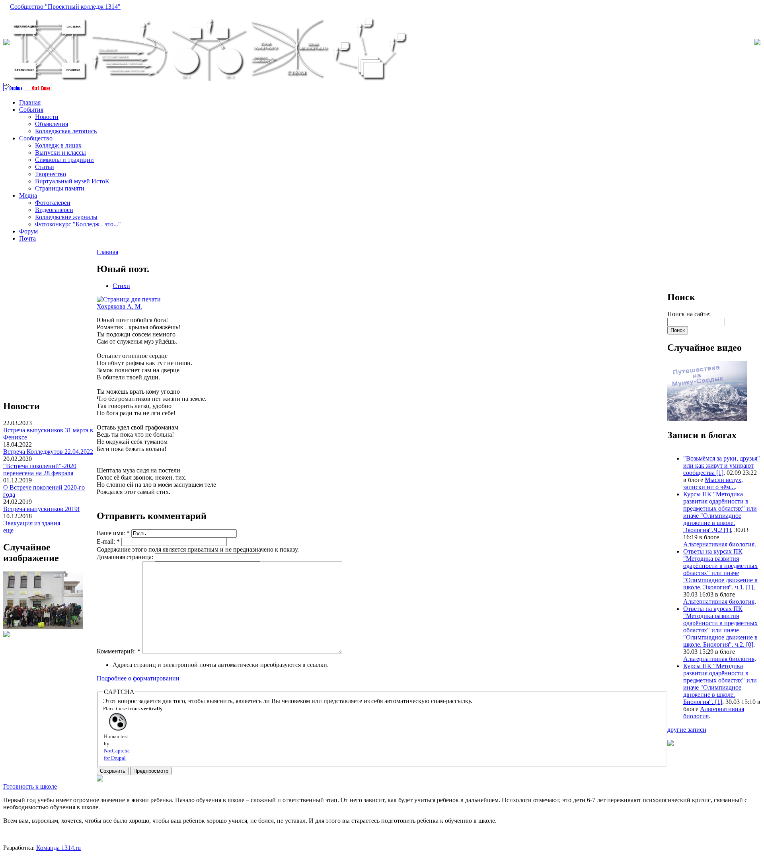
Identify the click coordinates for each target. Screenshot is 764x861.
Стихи (121, 285)
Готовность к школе (30, 786)
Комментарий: (118, 651)
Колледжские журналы (66, 217)
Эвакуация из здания (31, 523)
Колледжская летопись (66, 131)
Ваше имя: (113, 533)
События (31, 109)
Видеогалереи (54, 209)
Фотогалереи (52, 202)
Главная (30, 102)
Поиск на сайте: (689, 314)
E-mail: (108, 541)
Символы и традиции (64, 159)
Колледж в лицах (58, 145)
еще (8, 530)
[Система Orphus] (27, 89)
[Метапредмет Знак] (289, 79)
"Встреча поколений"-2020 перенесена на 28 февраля (39, 469)
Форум (28, 231)
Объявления (51, 124)
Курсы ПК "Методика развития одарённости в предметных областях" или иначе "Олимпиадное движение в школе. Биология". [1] (720, 684)
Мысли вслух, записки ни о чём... (713, 483)
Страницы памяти (59, 188)
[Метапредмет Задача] (129, 79)
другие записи (686, 729)
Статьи (44, 166)
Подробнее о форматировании (138, 678)
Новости (46, 116)
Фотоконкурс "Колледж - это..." (78, 224)
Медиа (28, 195)
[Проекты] (209, 79)
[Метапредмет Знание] (50, 79)
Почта (27, 238)
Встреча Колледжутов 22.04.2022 (48, 451)
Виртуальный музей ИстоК (72, 181)
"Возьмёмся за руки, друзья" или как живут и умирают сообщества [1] (721, 465)
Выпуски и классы (60, 152)
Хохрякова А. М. (119, 306)
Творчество (50, 174)
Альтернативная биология (718, 544)
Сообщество (36, 138)
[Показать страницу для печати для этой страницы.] (129, 299)
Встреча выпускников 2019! (41, 508)
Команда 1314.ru (58, 847)
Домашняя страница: (126, 557)
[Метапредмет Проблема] (370, 79)
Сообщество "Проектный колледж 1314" (65, 6)
